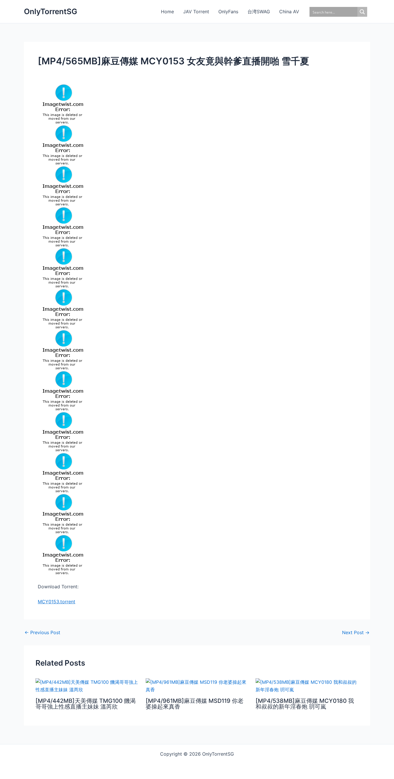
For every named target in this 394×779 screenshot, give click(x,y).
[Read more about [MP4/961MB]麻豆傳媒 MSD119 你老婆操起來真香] (197, 685)
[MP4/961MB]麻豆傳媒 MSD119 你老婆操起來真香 (194, 703)
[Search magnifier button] (362, 12)
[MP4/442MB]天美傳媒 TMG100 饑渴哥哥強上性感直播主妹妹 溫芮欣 (85, 703)
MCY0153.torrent (56, 601)
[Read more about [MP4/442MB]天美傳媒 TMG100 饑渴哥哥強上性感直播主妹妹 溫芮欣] (86, 685)
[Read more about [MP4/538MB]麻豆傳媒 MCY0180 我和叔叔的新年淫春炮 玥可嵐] (307, 685)
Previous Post (42, 632)
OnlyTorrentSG (50, 11)
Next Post (355, 632)
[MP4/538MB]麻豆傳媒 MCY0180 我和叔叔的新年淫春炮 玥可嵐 (305, 703)
